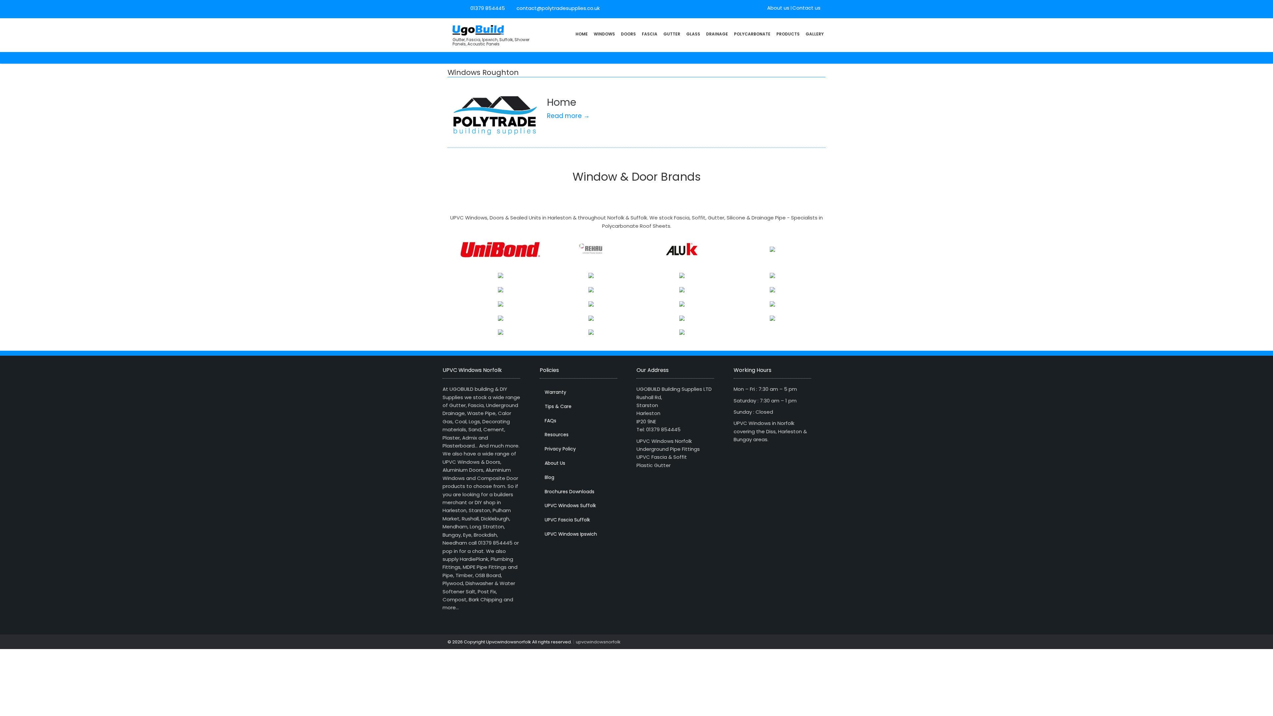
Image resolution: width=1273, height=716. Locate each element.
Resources (557, 434)
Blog (549, 477)
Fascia (649, 34)
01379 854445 (487, 8)
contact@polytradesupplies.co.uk (557, 8)
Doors (628, 34)
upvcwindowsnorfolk (598, 642)
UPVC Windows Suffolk (570, 505)
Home (582, 34)
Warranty (555, 392)
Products (788, 34)
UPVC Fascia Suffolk (567, 519)
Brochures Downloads (569, 491)
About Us (555, 463)
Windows (604, 34)
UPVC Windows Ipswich (571, 534)
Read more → (568, 115)
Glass (693, 34)
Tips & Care (558, 406)
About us (778, 7)
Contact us (806, 7)
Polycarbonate (752, 34)
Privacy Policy (560, 449)
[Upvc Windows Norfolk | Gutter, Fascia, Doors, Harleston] (478, 30)
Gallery (815, 34)
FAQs (550, 420)
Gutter (671, 34)
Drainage (717, 34)
